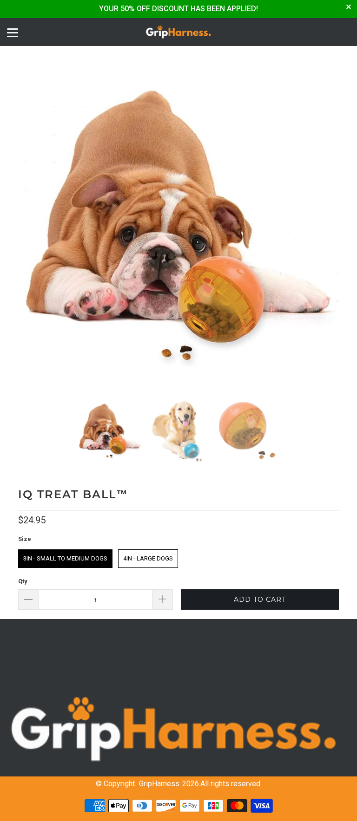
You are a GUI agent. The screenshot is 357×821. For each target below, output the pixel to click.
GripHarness (159, 783)
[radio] (65, 558)
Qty (22, 581)
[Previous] (27, 225)
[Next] (330, 225)
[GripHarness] (178, 32)
